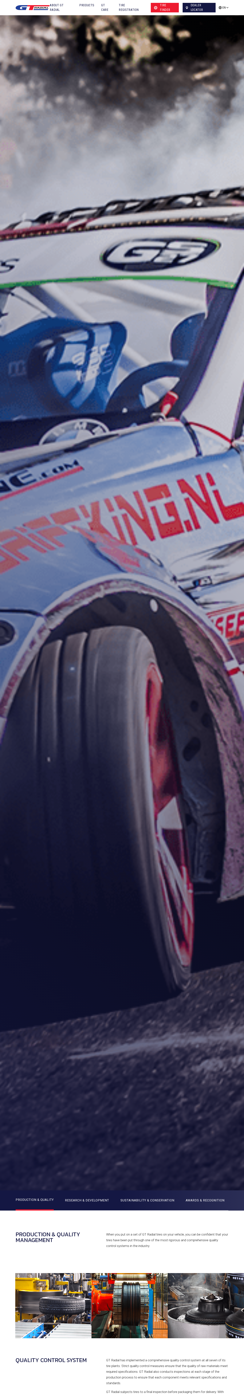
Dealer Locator (197, 7)
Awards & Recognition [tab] (205, 1200)
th (223, 13)
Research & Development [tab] (87, 1200)
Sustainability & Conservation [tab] (147, 1200)
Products (86, 5)
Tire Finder (165, 7)
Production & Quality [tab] (35, 1200)
